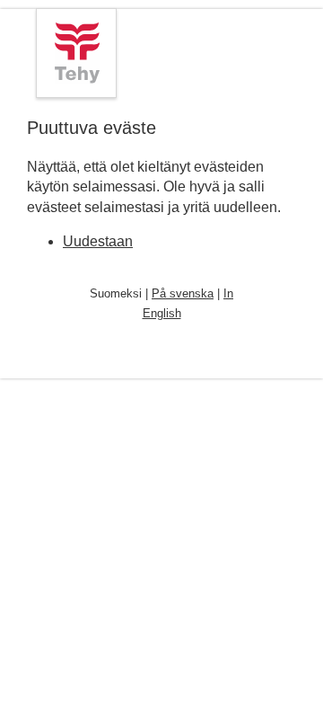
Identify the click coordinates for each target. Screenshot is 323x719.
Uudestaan (98, 241)
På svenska (183, 293)
